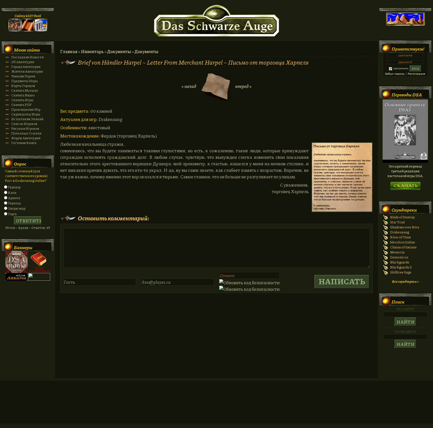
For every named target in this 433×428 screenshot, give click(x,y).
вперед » (243, 86)
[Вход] (41, 30)
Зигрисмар (16, 208)
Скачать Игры (22, 99)
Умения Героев (23, 76)
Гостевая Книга (23, 142)
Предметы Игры (24, 80)
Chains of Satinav (403, 247)
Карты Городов (23, 85)
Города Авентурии (25, 66)
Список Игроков (24, 123)
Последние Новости (27, 57)
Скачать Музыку (24, 90)
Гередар (14, 187)
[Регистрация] (28, 30)
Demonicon (399, 257)
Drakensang (399, 232)
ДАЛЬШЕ (405, 184)
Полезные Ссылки (26, 133)
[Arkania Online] (17, 279)
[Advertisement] (216, 407)
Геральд (14, 203)
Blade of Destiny (402, 217)
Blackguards (399, 262)
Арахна (14, 197)
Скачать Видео (23, 95)
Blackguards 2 (401, 267)
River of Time (400, 237)
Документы (119, 51)
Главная (68, 51)
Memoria (397, 252)
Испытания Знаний (27, 118)
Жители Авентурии (27, 71)
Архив (23, 227)
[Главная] (15, 30)
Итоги (10, 227)
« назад (189, 86)
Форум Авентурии (25, 137)
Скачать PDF (21, 104)
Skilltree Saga (400, 272)
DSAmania (17, 262)
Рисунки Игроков (25, 128)
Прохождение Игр (25, 109)
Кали (12, 192)
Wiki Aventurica (39, 262)
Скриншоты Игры (25, 114)
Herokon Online (402, 242)
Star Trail (397, 222)
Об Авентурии (22, 61)
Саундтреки (404, 210)
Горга (12, 213)
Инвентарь (92, 51)
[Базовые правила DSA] (405, 161)
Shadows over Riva (404, 227)
